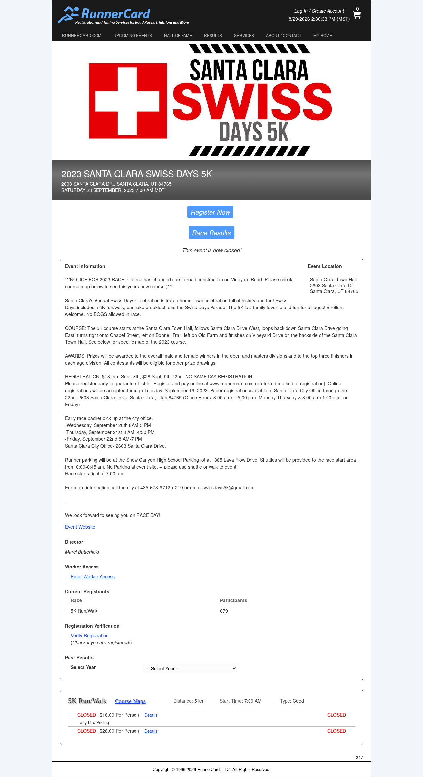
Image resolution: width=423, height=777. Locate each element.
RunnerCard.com (81, 35)
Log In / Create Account (319, 10)
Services (244, 35)
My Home (322, 35)
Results (213, 35)
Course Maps (130, 701)
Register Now (210, 212)
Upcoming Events (132, 35)
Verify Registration (90, 635)
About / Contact (283, 35)
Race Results (211, 232)
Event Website (80, 526)
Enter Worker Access (93, 576)
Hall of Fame (178, 35)
